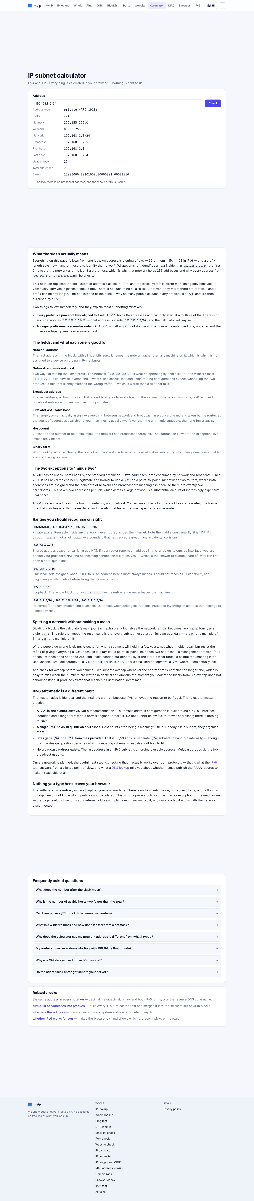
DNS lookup (120, 767)
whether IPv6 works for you (53, 1018)
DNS (100, 5)
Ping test (101, 1121)
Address (39, 95)
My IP (49, 5)
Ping (89, 5)
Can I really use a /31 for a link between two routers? (74, 913)
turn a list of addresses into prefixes (59, 1006)
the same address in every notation (58, 999)
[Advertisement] (127, 42)
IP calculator (103, 1150)
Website (140, 5)
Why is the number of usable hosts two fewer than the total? (80, 901)
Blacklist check (105, 1133)
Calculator (157, 5)
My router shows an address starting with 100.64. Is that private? (83, 948)
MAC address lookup (109, 1168)
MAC (171, 5)
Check (213, 103)
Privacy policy (172, 1109)
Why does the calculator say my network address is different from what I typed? (94, 936)
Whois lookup (104, 1115)
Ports (126, 5)
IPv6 (197, 5)
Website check (105, 1144)
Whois (78, 5)
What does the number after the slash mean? (69, 889)
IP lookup (63, 5)
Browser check (105, 1180)
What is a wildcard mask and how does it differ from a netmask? (82, 925)
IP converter (103, 1156)
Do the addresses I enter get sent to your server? (72, 972)
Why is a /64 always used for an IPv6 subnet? (69, 960)
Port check (102, 1138)
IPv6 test (101, 1186)
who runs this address (49, 1012)
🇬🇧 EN (211, 5)
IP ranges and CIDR (108, 1162)
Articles (100, 1192)
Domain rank (103, 1174)
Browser (184, 5)
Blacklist (113, 5)
